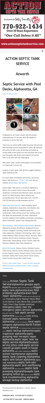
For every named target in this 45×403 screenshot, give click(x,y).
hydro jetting (32, 315)
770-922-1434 (23, 180)
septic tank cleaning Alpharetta (21, 356)
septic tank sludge (28, 374)
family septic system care (9, 313)
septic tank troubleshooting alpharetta (21, 375)
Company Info (8, 395)
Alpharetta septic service (18, 287)
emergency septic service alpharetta (22, 309)
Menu (42, 51)
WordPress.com (8, 390)
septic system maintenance (23, 351)
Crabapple (35, 266)
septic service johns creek (21, 343)
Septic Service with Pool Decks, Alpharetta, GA (22, 86)
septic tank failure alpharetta (19, 359)
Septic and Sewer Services (12, 205)
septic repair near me (26, 339)
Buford (24, 266)
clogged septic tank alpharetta (22, 288)
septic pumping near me (18, 335)
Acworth (30, 263)
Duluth (11, 268)
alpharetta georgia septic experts (21, 285)
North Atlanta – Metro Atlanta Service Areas (18, 225)
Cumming (5, 268)
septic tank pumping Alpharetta (20, 369)
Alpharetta (36, 263)
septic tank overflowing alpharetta (22, 366)
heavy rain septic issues (20, 316)
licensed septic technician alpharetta (17, 320)
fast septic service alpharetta (19, 314)
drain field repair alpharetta (20, 294)
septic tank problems (20, 368)
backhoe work (29, 287)
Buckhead (18, 266)
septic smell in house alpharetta (20, 349)
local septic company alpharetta (22, 323)
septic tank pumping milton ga (21, 372)
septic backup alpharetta (20, 330)
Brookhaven (11, 266)
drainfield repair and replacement (30, 296)
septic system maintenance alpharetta (20, 352)
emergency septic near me (17, 307)
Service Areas (28, 399)
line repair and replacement (21, 322)
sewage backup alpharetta (17, 380)
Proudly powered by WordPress (13, 388)
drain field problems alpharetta (21, 291)
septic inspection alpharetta (22, 332)
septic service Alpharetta (17, 342)
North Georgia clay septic (25, 328)
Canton (29, 266)
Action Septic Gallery (12, 399)
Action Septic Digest (15, 263)
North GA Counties (9, 248)
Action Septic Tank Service (22, 61)
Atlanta (5, 266)
